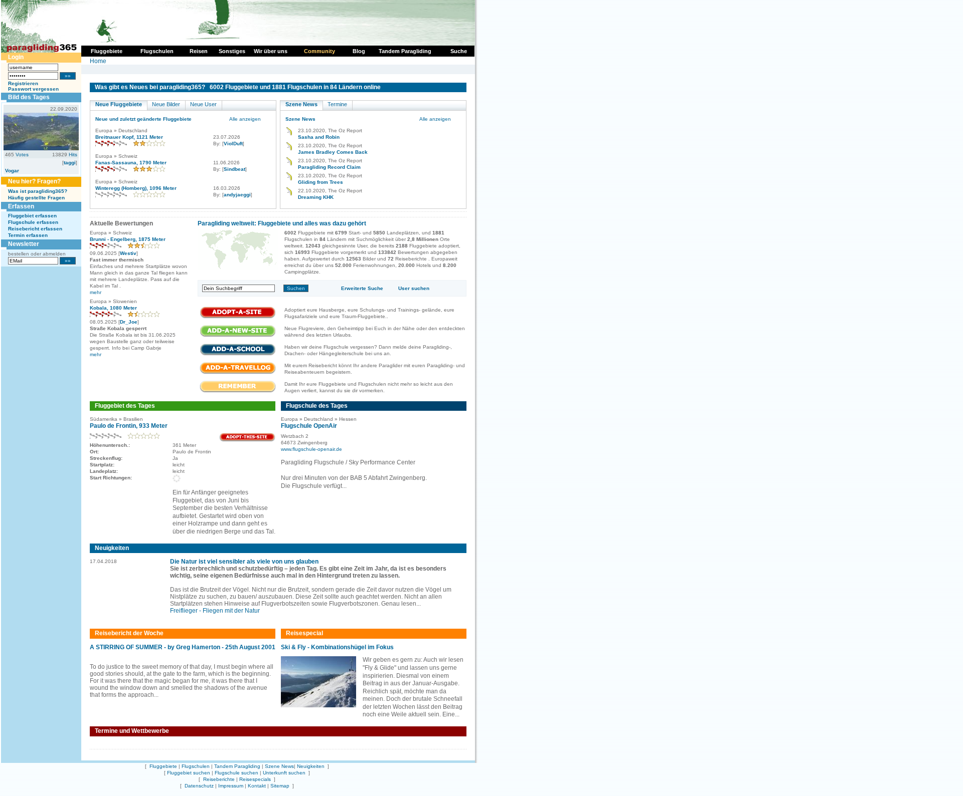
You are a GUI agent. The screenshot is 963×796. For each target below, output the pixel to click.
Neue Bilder (166, 104)
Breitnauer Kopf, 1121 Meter (129, 137)
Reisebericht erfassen (35, 228)
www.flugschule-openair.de (311, 449)
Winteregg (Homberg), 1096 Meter (136, 188)
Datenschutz (199, 785)
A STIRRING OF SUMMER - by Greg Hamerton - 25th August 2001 (182, 647)
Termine (337, 104)
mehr (95, 292)
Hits (73, 154)
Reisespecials (255, 779)
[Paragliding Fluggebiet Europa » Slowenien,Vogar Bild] (41, 148)
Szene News (301, 104)
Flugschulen (196, 766)
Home (98, 61)
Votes (22, 154)
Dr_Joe (128, 322)
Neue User (203, 104)
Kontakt (257, 785)
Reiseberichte (219, 779)
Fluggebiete (163, 766)
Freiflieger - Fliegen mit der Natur (215, 610)
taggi (70, 162)
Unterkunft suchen (284, 772)
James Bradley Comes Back (333, 152)
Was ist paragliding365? (37, 191)
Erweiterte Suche (362, 288)
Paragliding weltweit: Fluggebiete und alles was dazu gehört (282, 223)
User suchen (413, 288)
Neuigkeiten (311, 766)
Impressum (230, 785)
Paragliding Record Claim (329, 167)
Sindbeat (234, 169)
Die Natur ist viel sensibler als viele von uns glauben (244, 561)
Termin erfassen (28, 235)
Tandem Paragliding (237, 766)
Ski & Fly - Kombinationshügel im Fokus (337, 647)
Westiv (128, 253)
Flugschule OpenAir (309, 425)
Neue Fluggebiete (118, 104)
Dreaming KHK (316, 197)
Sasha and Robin (319, 137)
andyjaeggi (237, 194)
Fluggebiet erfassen (32, 215)
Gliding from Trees (320, 182)
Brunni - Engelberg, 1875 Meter (128, 239)
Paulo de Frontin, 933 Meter (129, 425)
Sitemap (279, 785)
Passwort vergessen (33, 89)
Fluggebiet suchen (188, 772)
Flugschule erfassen (33, 222)
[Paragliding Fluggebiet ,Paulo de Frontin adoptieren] (247, 440)
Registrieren (23, 83)
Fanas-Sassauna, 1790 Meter (131, 162)
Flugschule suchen (236, 772)
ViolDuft (233, 143)
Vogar (12, 170)
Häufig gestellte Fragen (36, 197)
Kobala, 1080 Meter (113, 308)
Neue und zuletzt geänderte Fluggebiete (143, 119)
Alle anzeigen (245, 119)
